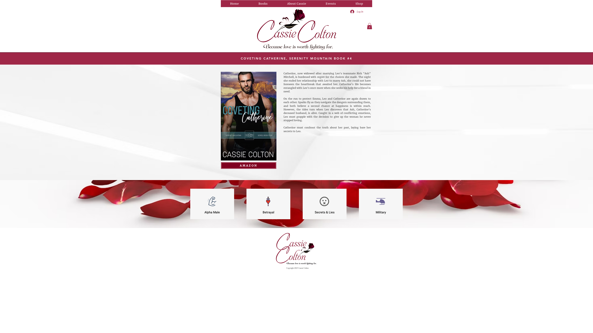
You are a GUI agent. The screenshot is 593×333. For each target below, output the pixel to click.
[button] (369, 26)
